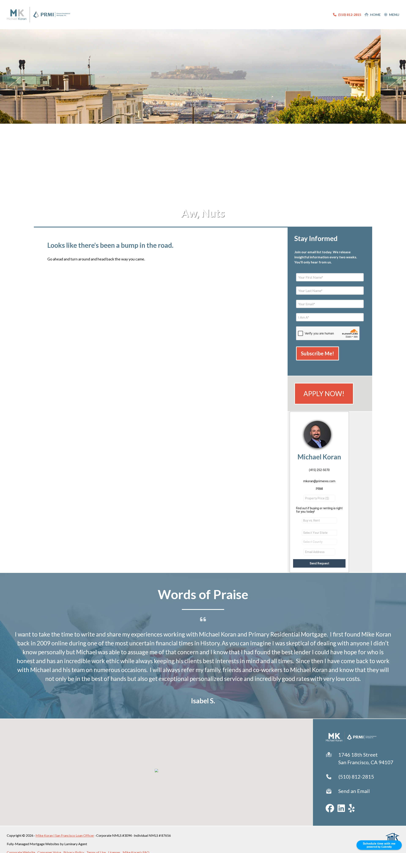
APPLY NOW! (323, 393)
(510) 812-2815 (356, 777)
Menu (394, 14)
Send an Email (354, 791)
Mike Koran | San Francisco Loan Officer (65, 835)
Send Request (319, 563)
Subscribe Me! (317, 353)
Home (375, 14)
